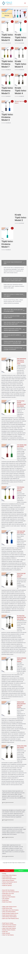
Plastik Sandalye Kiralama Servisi (10, 913)
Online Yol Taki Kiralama (8, 935)
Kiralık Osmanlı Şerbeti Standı (9, 915)
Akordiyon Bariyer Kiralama (8, 929)
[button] (14, 263)
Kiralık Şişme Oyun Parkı (8, 893)
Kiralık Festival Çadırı (7, 908)
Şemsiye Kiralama (6, 895)
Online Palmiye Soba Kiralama (9, 916)
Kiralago (4, 873)
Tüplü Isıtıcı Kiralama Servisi (9, 926)
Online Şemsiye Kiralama (8, 880)
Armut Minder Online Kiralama (9, 875)
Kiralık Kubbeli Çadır (7, 877)
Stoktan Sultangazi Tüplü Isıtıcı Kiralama (21, 659)
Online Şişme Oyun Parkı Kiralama (10, 910)
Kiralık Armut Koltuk (6, 902)
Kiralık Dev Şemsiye (7, 885)
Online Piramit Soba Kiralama (9, 878)
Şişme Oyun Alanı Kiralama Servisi (10, 918)
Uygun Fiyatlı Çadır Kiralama (9, 928)
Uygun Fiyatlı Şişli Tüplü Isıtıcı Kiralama (21, 575)
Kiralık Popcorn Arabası (7, 923)
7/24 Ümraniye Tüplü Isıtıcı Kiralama (20, 488)
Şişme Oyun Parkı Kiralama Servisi (10, 891)
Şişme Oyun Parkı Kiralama (8, 896)
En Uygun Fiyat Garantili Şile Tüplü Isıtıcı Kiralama (21, 617)
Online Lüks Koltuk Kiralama (8, 911)
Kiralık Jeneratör (6, 933)
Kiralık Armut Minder (7, 883)
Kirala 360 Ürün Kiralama (8, 890)
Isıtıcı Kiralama (5, 898)
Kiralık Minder (5, 900)
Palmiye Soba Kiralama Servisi (9, 882)
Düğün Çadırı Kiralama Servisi (9, 906)
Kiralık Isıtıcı (5, 931)
